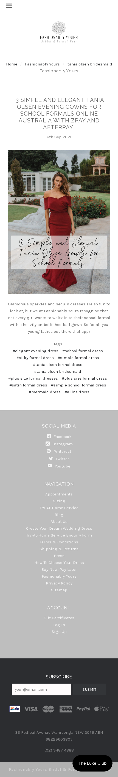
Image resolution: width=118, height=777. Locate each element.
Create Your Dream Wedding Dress (59, 528)
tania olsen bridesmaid (90, 64)
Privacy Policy (59, 583)
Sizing (59, 500)
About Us (59, 521)
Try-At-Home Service (59, 507)
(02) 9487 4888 (59, 750)
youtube (62, 466)
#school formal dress (82, 350)
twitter (62, 458)
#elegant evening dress (35, 350)
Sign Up (59, 631)
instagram (62, 443)
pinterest (61, 451)
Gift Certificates (59, 617)
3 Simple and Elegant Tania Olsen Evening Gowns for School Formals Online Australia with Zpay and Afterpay (60, 114)
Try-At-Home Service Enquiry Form (59, 535)
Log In (59, 624)
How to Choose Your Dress (59, 562)
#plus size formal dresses (33, 378)
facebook (62, 436)
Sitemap (59, 589)
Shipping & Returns (59, 548)
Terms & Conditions (59, 542)
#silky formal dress (35, 357)
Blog (59, 514)
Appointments (59, 494)
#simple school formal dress (78, 385)
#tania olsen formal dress (57, 364)
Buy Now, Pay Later (59, 569)
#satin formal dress (28, 385)
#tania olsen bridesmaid (57, 371)
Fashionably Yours (43, 64)
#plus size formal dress (84, 378)
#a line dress (76, 391)
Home (11, 64)
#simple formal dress (78, 357)
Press (59, 555)
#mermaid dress (45, 391)
